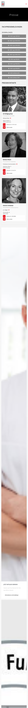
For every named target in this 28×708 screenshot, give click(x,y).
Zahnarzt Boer (6, 118)
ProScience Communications (9, 164)
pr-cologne (5, 210)
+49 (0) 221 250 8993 (11, 216)
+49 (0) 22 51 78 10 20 (11, 124)
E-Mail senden (9, 127)
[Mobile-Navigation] (26, 4)
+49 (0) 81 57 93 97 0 (11, 170)
